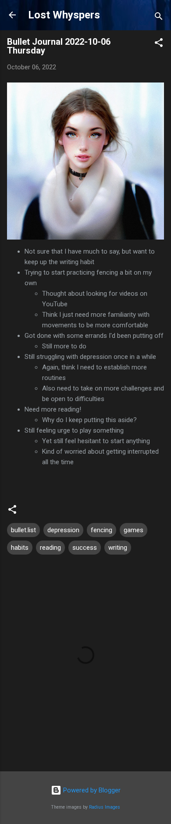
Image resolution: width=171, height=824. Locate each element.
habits (19, 548)
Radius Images (104, 807)
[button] (158, 44)
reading (50, 548)
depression (63, 530)
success (84, 548)
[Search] (158, 17)
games (133, 530)
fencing (101, 530)
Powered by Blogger (91, 790)
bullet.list (23, 530)
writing (117, 548)
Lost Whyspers (64, 15)
